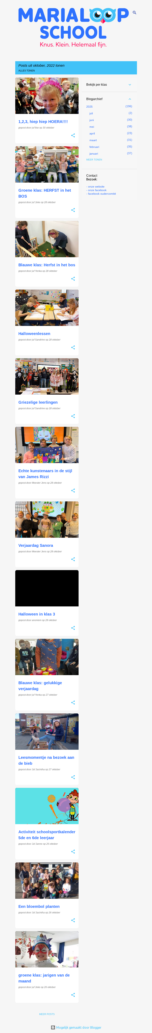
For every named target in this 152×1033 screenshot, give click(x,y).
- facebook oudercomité (101, 193)
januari (93, 153)
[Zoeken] (134, 12)
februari (94, 146)
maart (93, 140)
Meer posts (47, 1014)
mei (91, 126)
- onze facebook (96, 190)
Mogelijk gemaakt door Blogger (78, 1027)
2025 (89, 106)
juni (91, 120)
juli (91, 113)
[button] (73, 136)
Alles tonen (26, 70)
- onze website (95, 186)
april (92, 133)
